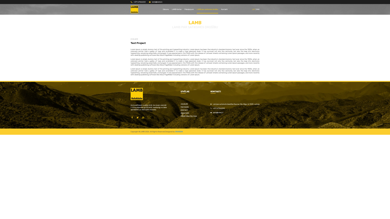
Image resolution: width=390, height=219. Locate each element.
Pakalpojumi (189, 9)
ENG (257, 9)
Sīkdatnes (185, 113)
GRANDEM (179, 132)
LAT (253, 9)
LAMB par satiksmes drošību (207, 9)
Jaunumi (184, 104)
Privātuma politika (189, 116)
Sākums (166, 9)
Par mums (185, 107)
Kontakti (224, 9)
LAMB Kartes (176, 9)
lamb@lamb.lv (157, 2)
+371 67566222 (140, 2)
